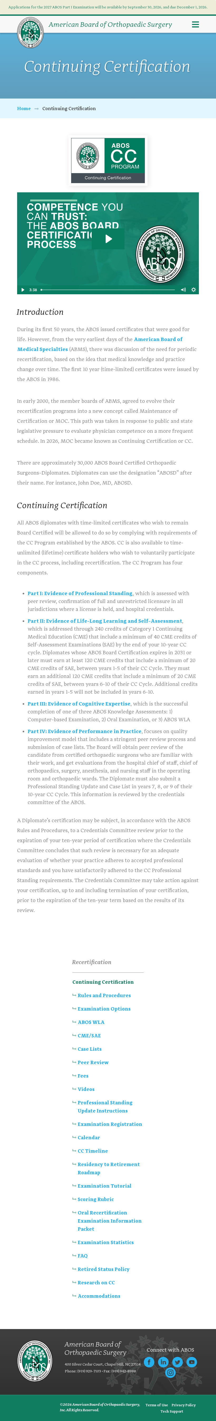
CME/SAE (89, 1036)
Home (24, 108)
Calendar (89, 1138)
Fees (83, 1076)
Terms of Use (156, 1405)
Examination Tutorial (104, 1186)
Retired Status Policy (104, 1269)
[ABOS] (30, 32)
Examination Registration (110, 1124)
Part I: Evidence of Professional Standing (80, 593)
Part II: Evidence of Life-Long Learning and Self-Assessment (105, 621)
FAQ (83, 1256)
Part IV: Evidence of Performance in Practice (84, 731)
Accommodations (99, 1296)
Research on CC (96, 1283)
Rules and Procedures (104, 995)
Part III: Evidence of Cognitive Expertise (79, 704)
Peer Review (93, 1062)
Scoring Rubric (96, 1199)
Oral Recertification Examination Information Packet (110, 1221)
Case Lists (90, 1049)
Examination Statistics (106, 1242)
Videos (86, 1089)
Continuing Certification (103, 982)
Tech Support (171, 1411)
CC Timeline (93, 1151)
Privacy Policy (184, 1405)
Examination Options (104, 1009)
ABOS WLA (91, 1022)
